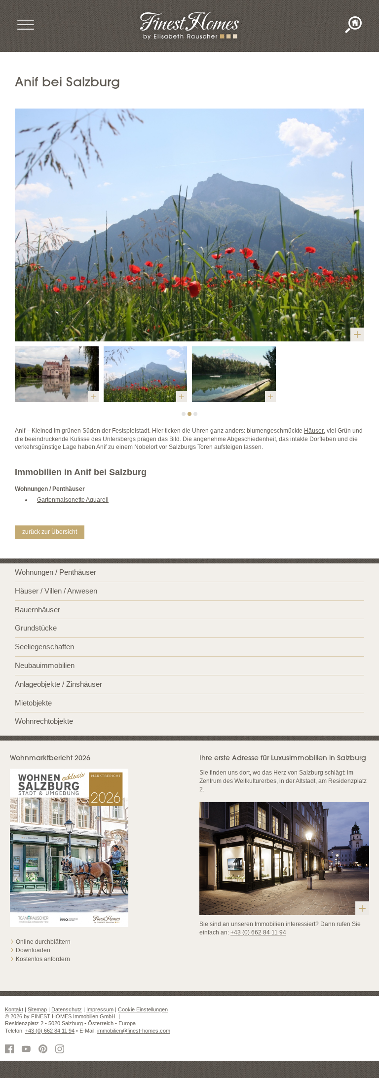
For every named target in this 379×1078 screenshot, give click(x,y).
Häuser (314, 430)
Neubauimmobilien (45, 665)
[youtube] (27, 1050)
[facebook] (10, 1050)
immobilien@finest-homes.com (133, 1031)
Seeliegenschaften (44, 646)
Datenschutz (66, 1009)
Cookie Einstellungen (143, 1009)
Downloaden (33, 950)
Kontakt (14, 1009)
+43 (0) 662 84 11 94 (258, 932)
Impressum (100, 1009)
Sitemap (37, 1009)
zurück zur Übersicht (49, 531)
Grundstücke (36, 628)
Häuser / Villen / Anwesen (56, 591)
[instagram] (61, 1050)
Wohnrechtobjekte (44, 721)
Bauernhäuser (37, 609)
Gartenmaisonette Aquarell (73, 499)
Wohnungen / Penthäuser (55, 572)
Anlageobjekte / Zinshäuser (58, 684)
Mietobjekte (33, 703)
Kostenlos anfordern (43, 959)
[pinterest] (44, 1050)
